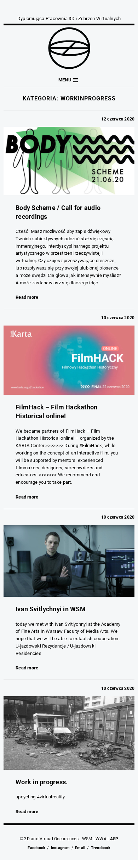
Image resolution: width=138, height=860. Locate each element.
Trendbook (100, 848)
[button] (69, 80)
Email (80, 848)
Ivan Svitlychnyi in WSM (51, 609)
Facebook (36, 848)
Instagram (60, 848)
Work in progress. (42, 782)
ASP (114, 838)
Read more (27, 297)
